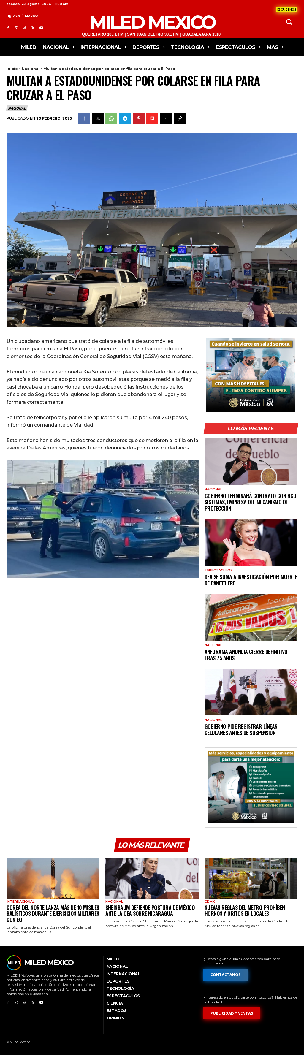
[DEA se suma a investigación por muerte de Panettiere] (251, 542)
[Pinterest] (139, 118)
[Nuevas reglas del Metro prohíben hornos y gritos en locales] (251, 878)
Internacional (20, 902)
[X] (33, 28)
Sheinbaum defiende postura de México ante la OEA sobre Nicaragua (150, 911)
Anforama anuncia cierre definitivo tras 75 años (246, 655)
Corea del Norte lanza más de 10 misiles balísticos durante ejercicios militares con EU (53, 913)
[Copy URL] (180, 118)
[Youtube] (41, 28)
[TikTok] (24, 28)
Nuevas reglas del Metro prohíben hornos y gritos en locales (245, 911)
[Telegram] (125, 118)
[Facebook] (8, 28)
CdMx (210, 902)
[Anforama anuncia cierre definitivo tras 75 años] (251, 617)
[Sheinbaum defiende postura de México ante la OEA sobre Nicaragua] (151, 878)
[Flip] (152, 118)
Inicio (12, 68)
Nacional (30, 68)
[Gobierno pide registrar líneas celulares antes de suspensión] (251, 692)
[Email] (166, 118)
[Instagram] (16, 28)
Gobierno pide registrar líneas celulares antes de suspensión (241, 729)
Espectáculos (219, 570)
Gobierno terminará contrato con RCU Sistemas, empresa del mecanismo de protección (251, 502)
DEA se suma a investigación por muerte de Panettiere (251, 580)
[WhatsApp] (111, 118)
